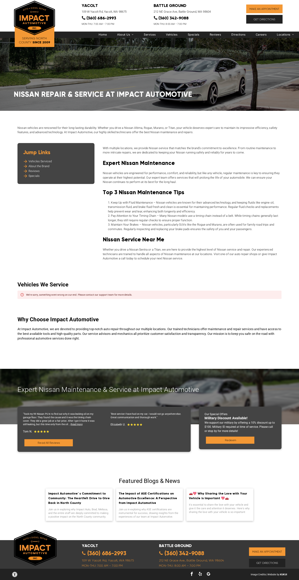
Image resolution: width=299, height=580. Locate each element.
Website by (273, 574)
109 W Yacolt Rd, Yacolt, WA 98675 (104, 11)
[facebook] (192, 574)
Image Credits (258, 574)
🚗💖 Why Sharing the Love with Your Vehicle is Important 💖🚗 (218, 495)
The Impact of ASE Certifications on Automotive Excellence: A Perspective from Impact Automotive (148, 498)
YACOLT (90, 5)
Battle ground (175, 545)
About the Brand (39, 166)
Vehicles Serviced (40, 161)
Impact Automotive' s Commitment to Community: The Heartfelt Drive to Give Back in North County (79, 498)
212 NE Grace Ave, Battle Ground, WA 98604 (182, 11)
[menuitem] (102, 35)
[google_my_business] (208, 574)
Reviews (34, 171)
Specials (34, 176)
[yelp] (200, 574)
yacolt (90, 545)
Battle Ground (170, 5)
